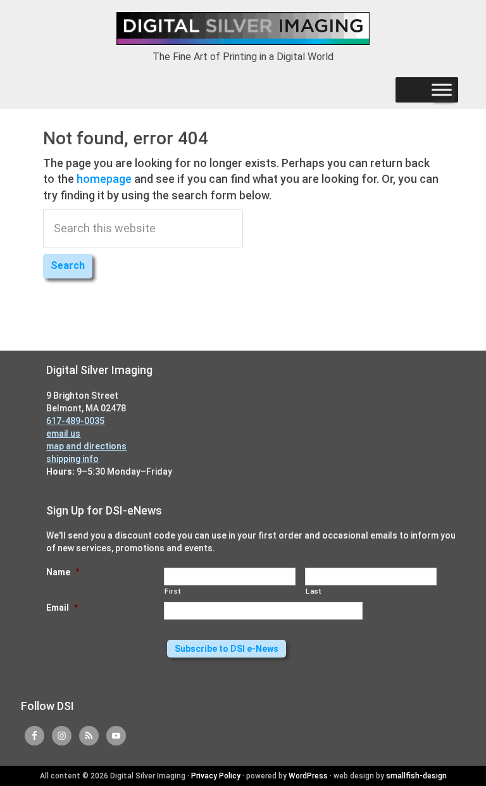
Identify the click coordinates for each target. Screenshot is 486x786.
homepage (104, 178)
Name (62, 572)
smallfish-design (416, 775)
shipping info (72, 459)
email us (63, 433)
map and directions (86, 446)
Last (313, 591)
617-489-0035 (75, 421)
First (172, 591)
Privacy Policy (215, 775)
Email (62, 607)
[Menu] (442, 90)
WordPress (308, 775)
